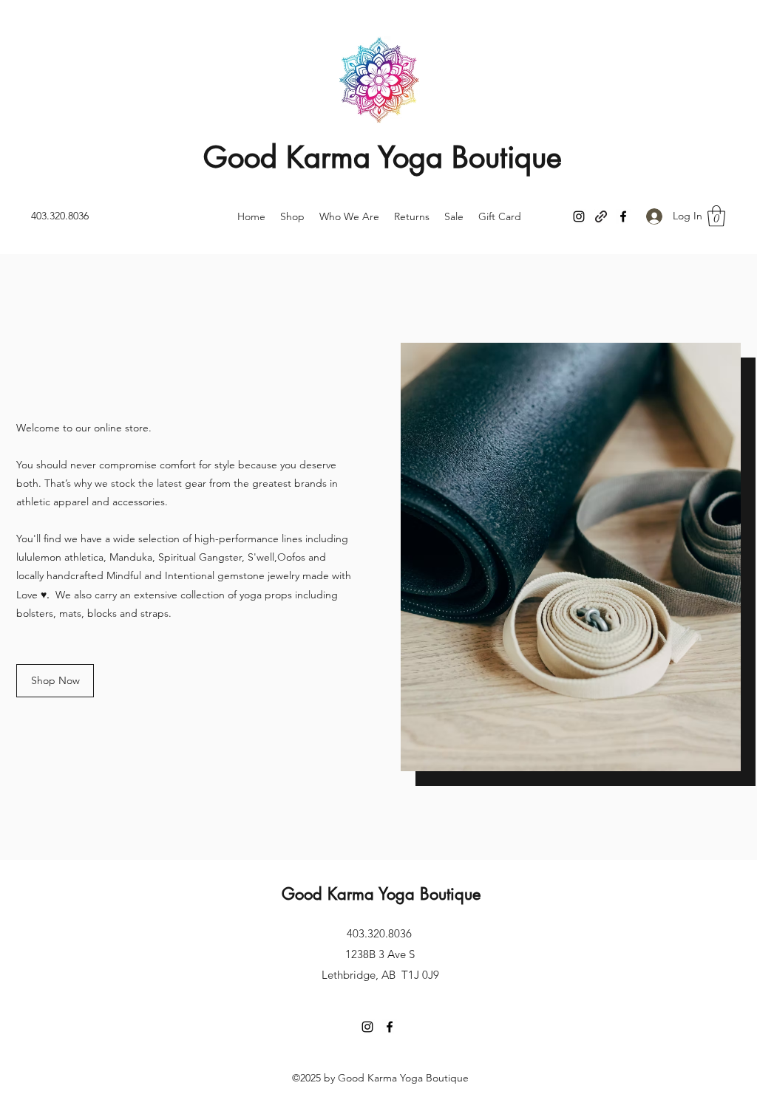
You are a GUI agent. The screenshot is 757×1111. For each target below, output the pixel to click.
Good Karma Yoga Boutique (382, 157)
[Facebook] (623, 216)
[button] (716, 216)
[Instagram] (578, 216)
